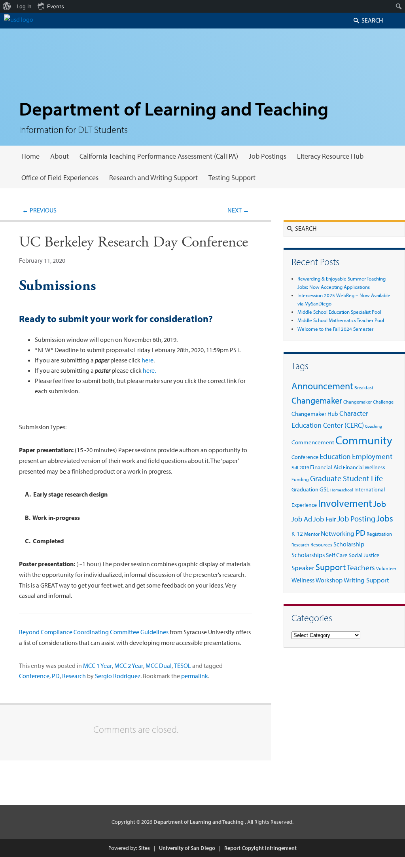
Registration (379, 534)
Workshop (329, 580)
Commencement (312, 442)
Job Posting (356, 518)
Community (363, 439)
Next (238, 210)
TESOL (182, 665)
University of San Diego (187, 847)
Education (335, 456)
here (147, 360)
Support (331, 567)
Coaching (373, 426)
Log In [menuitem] (24, 6)
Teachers (361, 567)
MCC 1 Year (97, 665)
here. (149, 370)
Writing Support (366, 580)
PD (56, 676)
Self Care (337, 555)
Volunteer (386, 568)
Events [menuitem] (55, 6)
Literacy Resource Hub (330, 156)
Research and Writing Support (153, 177)
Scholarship (348, 544)
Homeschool (341, 490)
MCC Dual (159, 665)
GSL (324, 489)
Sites (144, 847)
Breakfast (363, 388)
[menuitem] (7, 6)
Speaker (302, 567)
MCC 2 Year (128, 665)
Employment (372, 456)
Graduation (304, 489)
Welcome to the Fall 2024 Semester (335, 329)
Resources (321, 544)
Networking (337, 533)
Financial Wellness (364, 467)
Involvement (345, 503)
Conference (34, 676)
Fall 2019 (300, 467)
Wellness (302, 580)
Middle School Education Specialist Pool (339, 312)
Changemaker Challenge (368, 402)
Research (74, 676)
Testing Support (231, 177)
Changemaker (316, 400)
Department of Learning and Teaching (174, 108)
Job (379, 504)
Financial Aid (326, 467)
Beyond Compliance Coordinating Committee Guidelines (93, 632)
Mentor (312, 534)
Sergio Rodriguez (117, 676)
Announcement (322, 386)
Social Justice (364, 555)
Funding (300, 479)
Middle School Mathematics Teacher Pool (340, 320)
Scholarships (308, 555)
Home (30, 156)
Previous (39, 210)
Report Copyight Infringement (260, 847)
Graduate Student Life (346, 478)
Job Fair (324, 518)
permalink (194, 676)
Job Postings (267, 156)
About (59, 156)
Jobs (385, 518)
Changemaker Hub (314, 413)
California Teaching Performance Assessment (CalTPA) (158, 156)
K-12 (297, 533)
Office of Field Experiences (59, 177)
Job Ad (301, 518)
